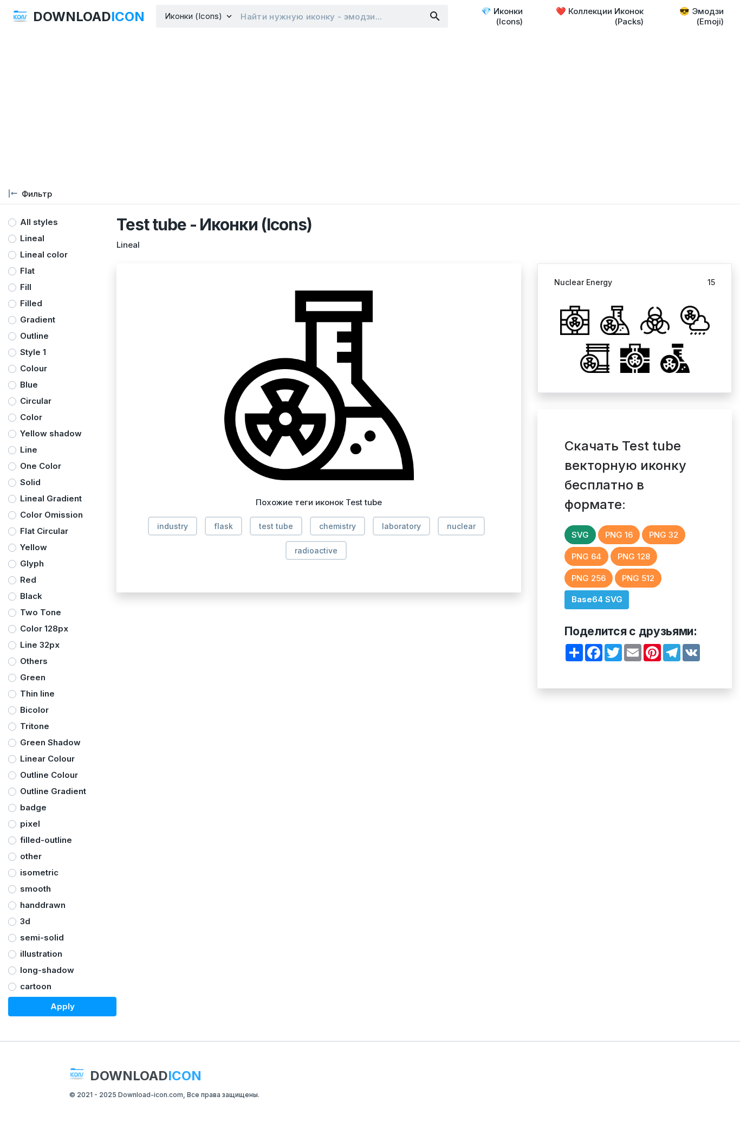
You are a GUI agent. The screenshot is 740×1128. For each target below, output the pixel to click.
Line (28, 449)
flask (223, 526)
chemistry (337, 526)
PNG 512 (638, 578)
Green (33, 677)
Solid (30, 482)
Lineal (32, 238)
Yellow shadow (51, 433)
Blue (29, 384)
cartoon (35, 986)
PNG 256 (589, 578)
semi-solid (42, 937)
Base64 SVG (597, 599)
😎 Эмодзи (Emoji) (701, 16)
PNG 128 (634, 556)
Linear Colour (47, 758)
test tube (276, 526)
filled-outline (46, 840)
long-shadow (47, 970)
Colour (33, 368)
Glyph (32, 563)
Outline (34, 336)
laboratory (401, 526)
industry (172, 526)
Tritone (34, 726)
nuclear (461, 526)
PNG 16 (619, 535)
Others (34, 661)
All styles (39, 222)
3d (25, 921)
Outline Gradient (53, 791)
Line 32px (40, 645)
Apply (62, 1006)
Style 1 (33, 352)
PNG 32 (663, 535)
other (31, 856)
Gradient (37, 319)
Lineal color (44, 254)
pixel (30, 823)
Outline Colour (49, 775)
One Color (40, 466)
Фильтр (37, 194)
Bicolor (34, 710)
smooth (35, 889)
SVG (580, 535)
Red (28, 580)
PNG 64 (586, 556)
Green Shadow (50, 742)
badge (33, 807)
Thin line (37, 693)
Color (31, 417)
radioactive (316, 550)
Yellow (33, 547)
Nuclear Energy (583, 282)
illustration (41, 954)
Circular (35, 401)
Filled (31, 303)
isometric (39, 872)
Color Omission (51, 515)
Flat (27, 271)
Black (31, 596)
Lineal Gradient (51, 498)
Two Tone (40, 612)
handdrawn (43, 905)
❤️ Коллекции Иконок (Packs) (600, 16)
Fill (25, 287)
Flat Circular (44, 531)
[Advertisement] (325, 108)
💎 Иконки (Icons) (502, 16)
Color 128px (44, 628)
